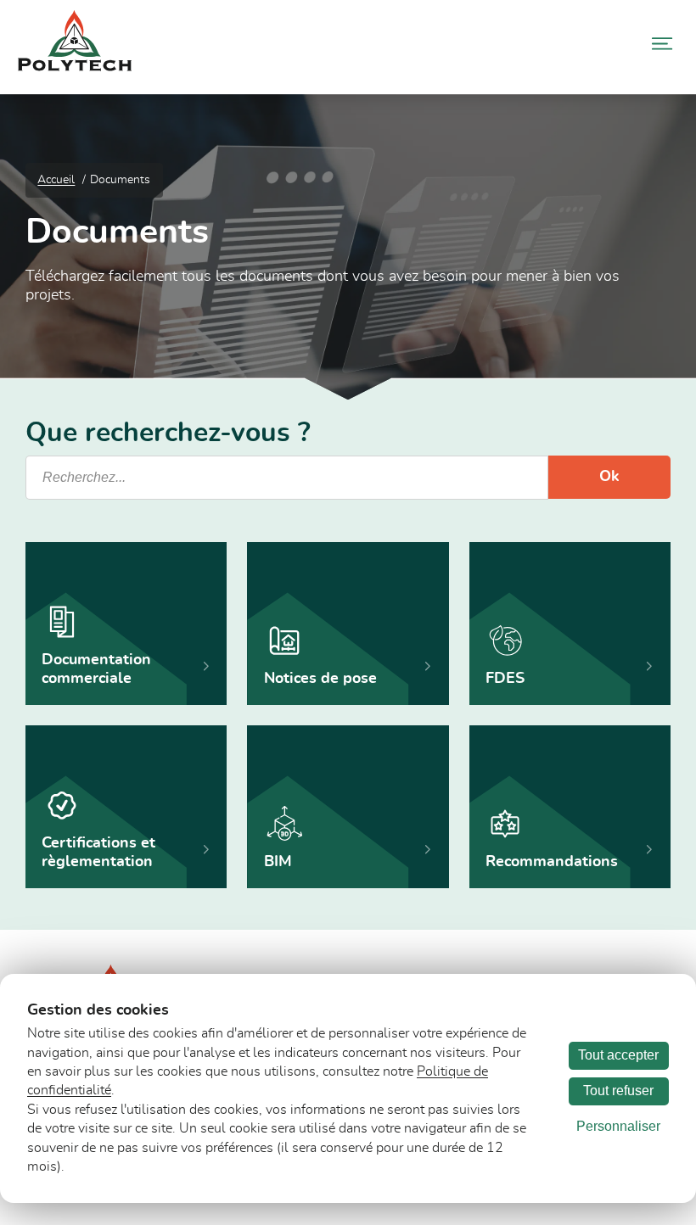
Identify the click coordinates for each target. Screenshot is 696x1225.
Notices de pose (320, 678)
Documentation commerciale (96, 669)
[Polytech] (75, 67)
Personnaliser (618, 1126)
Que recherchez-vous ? (168, 433)
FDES (505, 678)
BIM (278, 862)
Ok (609, 476)
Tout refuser (618, 1090)
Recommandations (552, 862)
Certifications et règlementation (98, 853)
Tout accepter (618, 1055)
